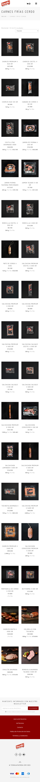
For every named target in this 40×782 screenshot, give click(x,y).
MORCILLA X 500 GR (30, 223)
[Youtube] (24, 754)
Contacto (20, 727)
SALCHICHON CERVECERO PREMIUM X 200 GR (30, 548)
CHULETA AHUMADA (10, 669)
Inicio (4, 16)
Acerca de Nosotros (20, 719)
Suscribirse (33, 708)
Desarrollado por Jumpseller (19, 777)
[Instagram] (20, 754)
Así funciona (20, 723)
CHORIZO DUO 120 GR (10, 102)
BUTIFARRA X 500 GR (30, 589)
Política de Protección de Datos (20, 731)
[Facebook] (16, 754)
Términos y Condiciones (20, 736)
